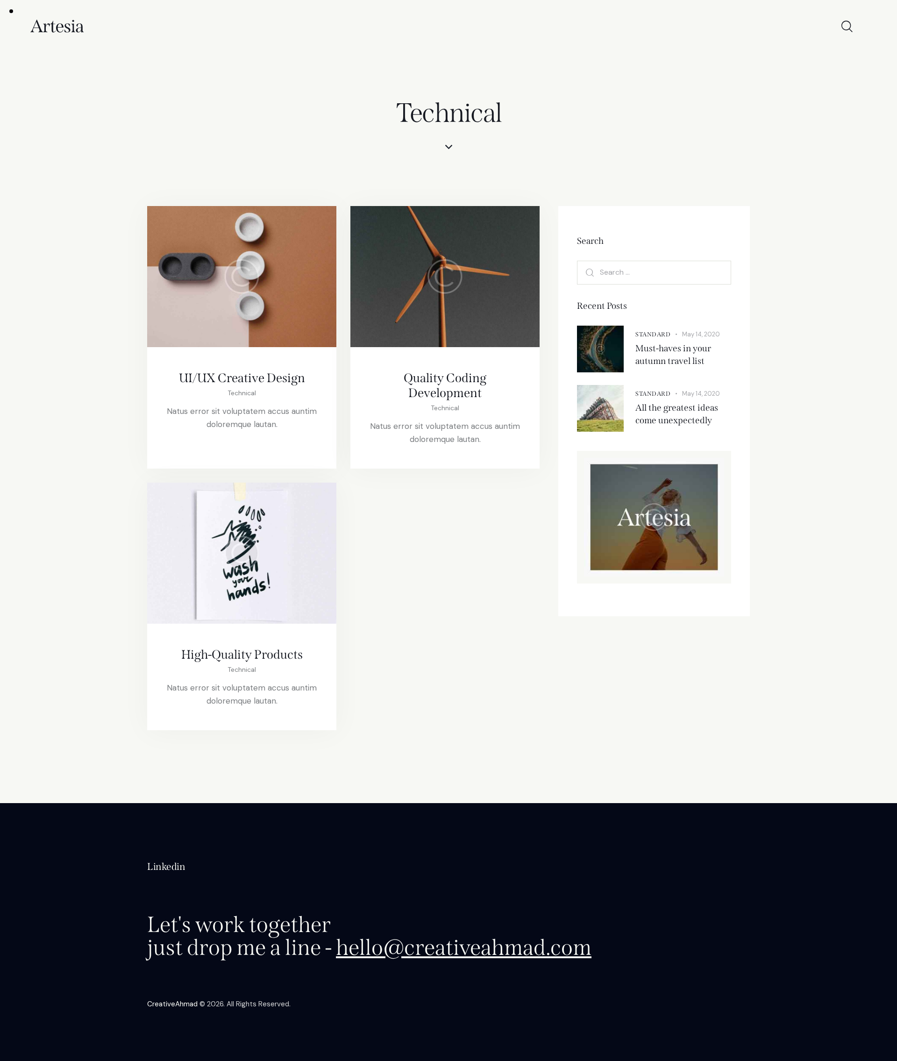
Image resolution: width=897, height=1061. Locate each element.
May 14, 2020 (701, 334)
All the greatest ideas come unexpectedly (676, 414)
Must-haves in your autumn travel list (673, 355)
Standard (652, 334)
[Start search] (846, 26)
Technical (242, 393)
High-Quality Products (242, 654)
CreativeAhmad (172, 1004)
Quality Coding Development (445, 385)
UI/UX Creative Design (242, 377)
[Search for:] (654, 272)
